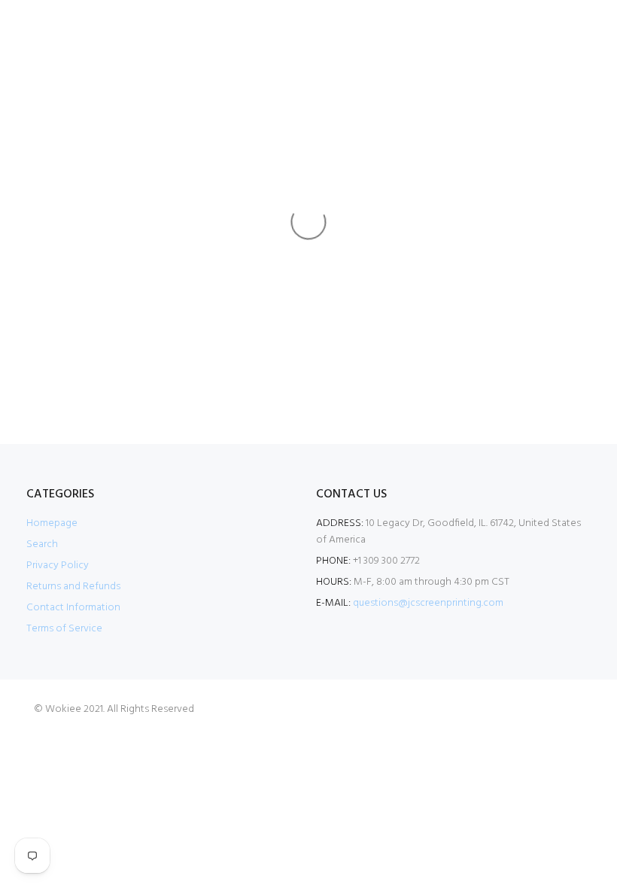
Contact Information (73, 607)
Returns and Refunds (73, 586)
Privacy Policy (57, 565)
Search (42, 544)
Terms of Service (64, 628)
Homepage (52, 523)
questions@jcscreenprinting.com (428, 603)
